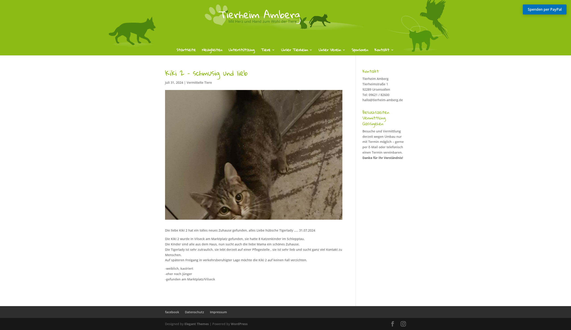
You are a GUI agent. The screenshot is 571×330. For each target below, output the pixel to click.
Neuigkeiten (212, 50)
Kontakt (381, 50)
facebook (172, 312)
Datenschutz (194, 312)
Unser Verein (330, 50)
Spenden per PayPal (545, 9)
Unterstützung (242, 50)
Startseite (186, 50)
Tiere (266, 50)
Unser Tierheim (294, 50)
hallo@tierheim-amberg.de (382, 100)
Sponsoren (360, 50)
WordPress (239, 324)
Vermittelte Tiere (199, 82)
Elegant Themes (196, 324)
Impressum (218, 312)
